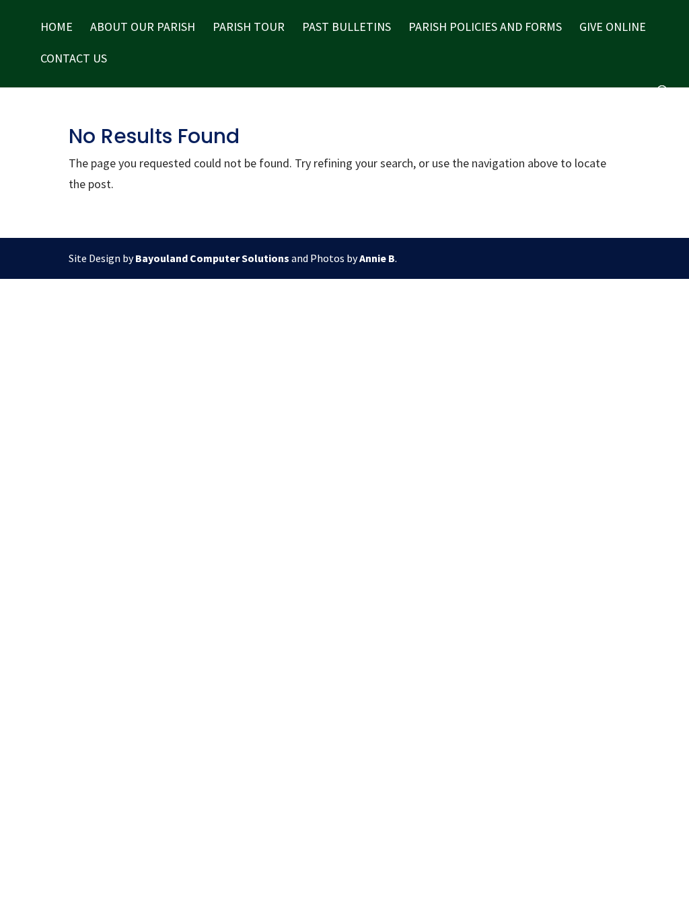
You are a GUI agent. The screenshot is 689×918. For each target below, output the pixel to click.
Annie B (377, 258)
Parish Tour (249, 28)
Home (56, 28)
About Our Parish (142, 28)
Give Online (612, 28)
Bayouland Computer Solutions (212, 258)
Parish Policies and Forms (485, 28)
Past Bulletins (346, 28)
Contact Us (73, 60)
